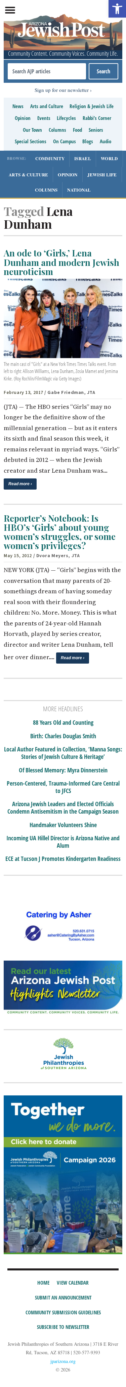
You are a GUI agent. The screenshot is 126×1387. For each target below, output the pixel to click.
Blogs (87, 141)
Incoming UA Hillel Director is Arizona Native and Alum (63, 842)
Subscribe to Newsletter (63, 1326)
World (109, 158)
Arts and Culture (46, 106)
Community (50, 158)
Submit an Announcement (63, 1297)
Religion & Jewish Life (92, 106)
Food (77, 129)
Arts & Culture (28, 174)
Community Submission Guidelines (63, 1312)
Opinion (23, 118)
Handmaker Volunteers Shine (63, 825)
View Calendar (73, 1282)
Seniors (96, 129)
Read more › (20, 483)
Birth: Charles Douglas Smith (63, 736)
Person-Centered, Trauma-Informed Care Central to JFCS (63, 787)
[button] (117, 9)
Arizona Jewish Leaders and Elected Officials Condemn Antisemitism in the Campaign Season (63, 807)
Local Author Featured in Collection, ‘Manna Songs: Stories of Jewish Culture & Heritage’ (63, 753)
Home (43, 1282)
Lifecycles (66, 118)
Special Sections (30, 141)
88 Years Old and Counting (63, 722)
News (18, 106)
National (79, 190)
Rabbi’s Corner (97, 118)
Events (43, 118)
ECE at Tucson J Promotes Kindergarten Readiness (63, 859)
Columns (57, 129)
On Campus (64, 141)
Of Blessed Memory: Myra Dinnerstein (63, 770)
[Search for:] (47, 71)
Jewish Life (102, 174)
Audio (105, 141)
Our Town (32, 129)
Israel (82, 158)
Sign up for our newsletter (62, 89)
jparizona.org (63, 1361)
